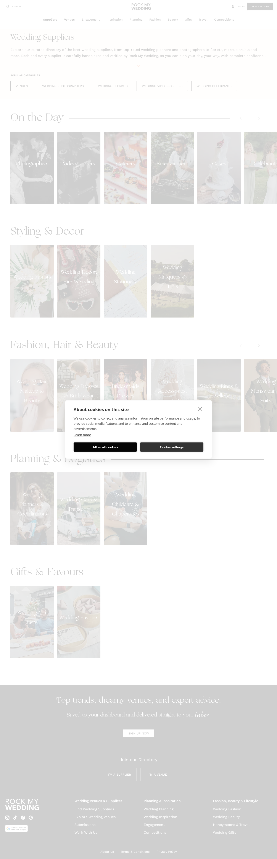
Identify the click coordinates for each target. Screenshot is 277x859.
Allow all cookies (105, 447)
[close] (200, 409)
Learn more (82, 435)
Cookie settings (172, 447)
